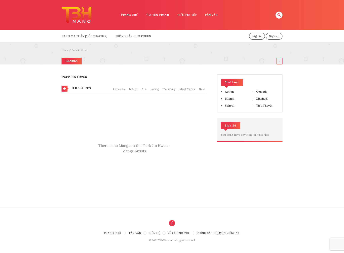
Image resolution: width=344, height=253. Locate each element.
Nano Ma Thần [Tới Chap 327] (84, 36)
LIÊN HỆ (154, 233)
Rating (154, 89)
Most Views (187, 89)
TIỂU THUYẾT (187, 15)
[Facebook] (172, 223)
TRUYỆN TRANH (157, 15)
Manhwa (261, 98)
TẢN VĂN (211, 15)
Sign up (274, 36)
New (202, 89)
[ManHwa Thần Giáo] (76, 15)
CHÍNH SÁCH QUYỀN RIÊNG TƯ (218, 233)
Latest (133, 89)
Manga (229, 98)
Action (229, 91)
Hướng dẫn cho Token (132, 36)
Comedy (261, 91)
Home (65, 49)
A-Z (144, 89)
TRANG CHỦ (129, 15)
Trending (169, 89)
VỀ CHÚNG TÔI (178, 233)
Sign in (257, 36)
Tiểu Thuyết (264, 105)
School (229, 105)
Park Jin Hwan (79, 49)
